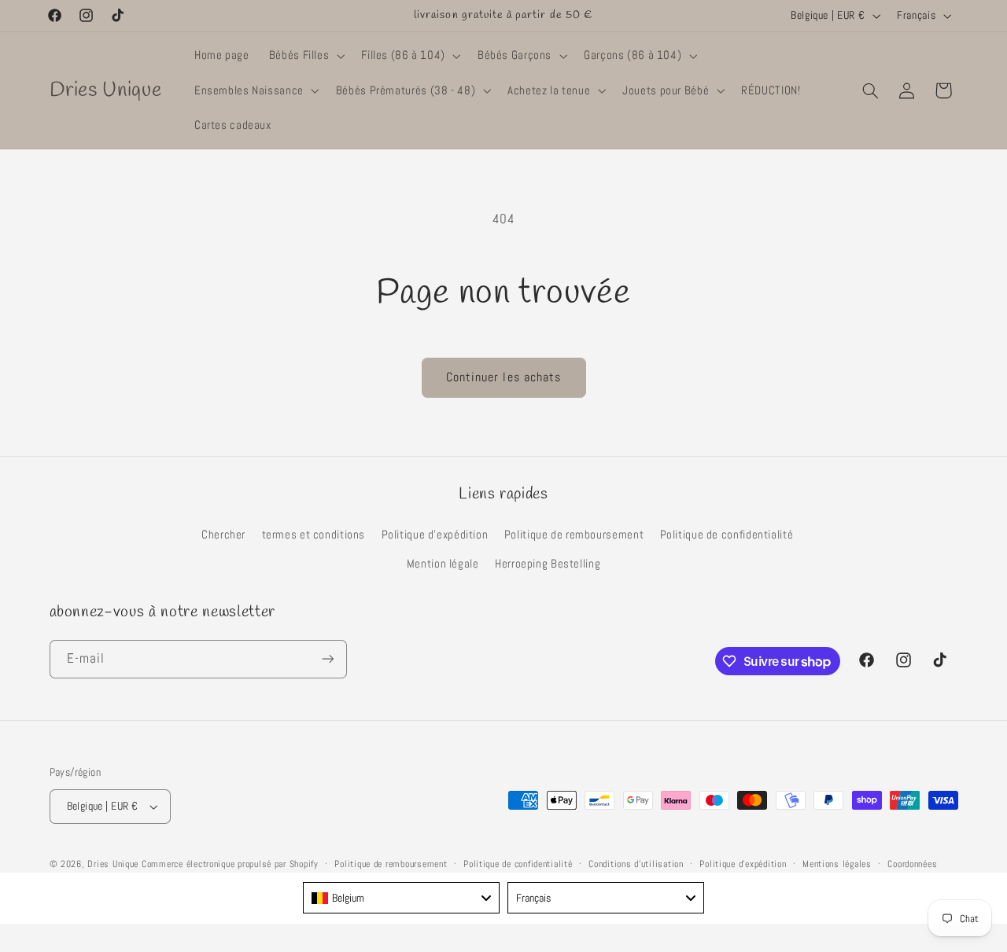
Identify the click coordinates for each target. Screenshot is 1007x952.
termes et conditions (314, 534)
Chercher (223, 534)
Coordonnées (912, 863)
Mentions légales (837, 863)
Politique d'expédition (435, 534)
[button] (305, 56)
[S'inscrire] (327, 659)
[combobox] (401, 897)
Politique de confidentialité (727, 534)
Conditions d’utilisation (636, 863)
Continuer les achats (503, 377)
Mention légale (443, 564)
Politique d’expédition (742, 863)
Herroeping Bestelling (547, 564)
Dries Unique (112, 863)
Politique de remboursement (574, 534)
